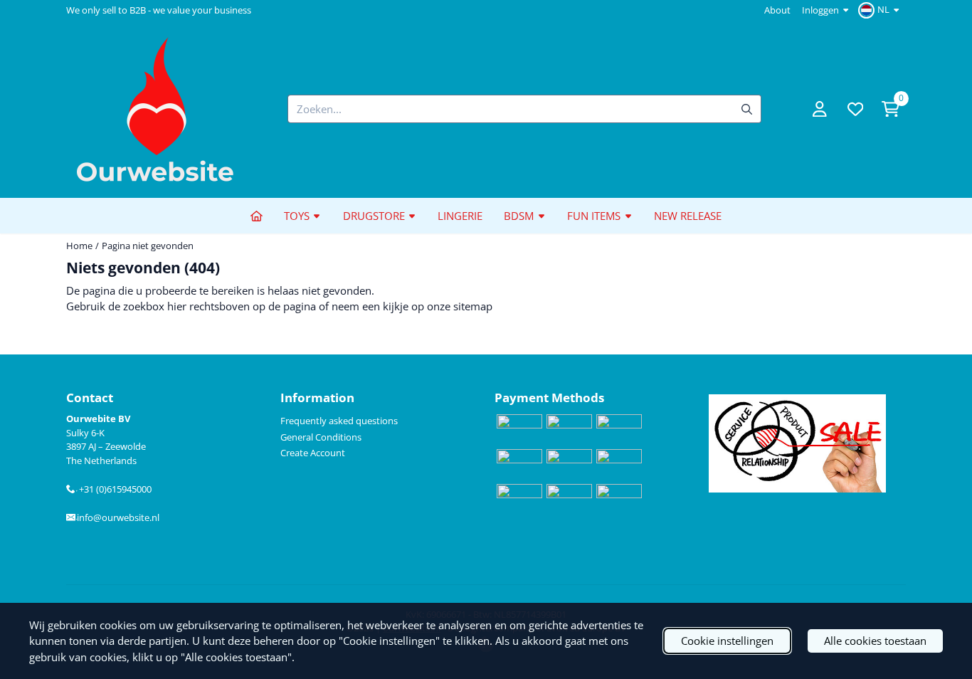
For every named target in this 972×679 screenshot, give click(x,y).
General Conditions (320, 437)
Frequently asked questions (339, 420)
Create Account (312, 452)
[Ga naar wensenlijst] (855, 109)
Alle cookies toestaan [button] (875, 640)
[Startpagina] (256, 215)
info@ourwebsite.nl (117, 517)
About (777, 10)
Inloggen (820, 10)
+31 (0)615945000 (113, 489)
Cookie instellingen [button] (727, 640)
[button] (880, 10)
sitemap (472, 306)
